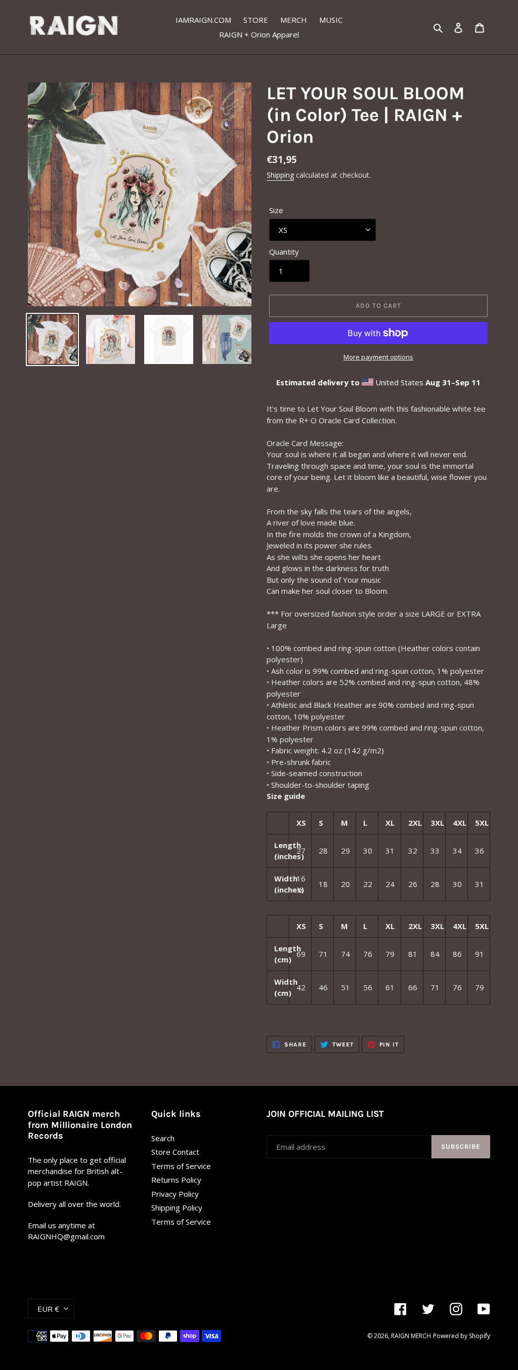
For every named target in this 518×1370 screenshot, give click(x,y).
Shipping (280, 175)
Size (276, 210)
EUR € (48, 1309)
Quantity (284, 252)
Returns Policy (176, 1180)
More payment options (378, 356)
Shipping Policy (176, 1207)
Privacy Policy (175, 1194)
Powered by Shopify (461, 1336)
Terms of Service (181, 1166)
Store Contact (175, 1152)
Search (163, 1138)
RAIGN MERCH (411, 1336)
